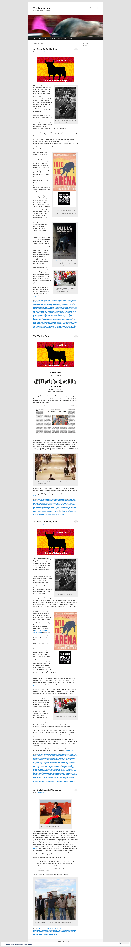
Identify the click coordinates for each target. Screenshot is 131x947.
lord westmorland (58, 508)
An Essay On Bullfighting (45, 49)
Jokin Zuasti (68, 507)
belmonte (67, 305)
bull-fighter (54, 307)
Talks (71, 303)
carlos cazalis (74, 308)
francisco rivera (71, 315)
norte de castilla (48, 510)
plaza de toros (47, 933)
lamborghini (35, 319)
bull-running (74, 307)
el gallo (55, 312)
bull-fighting (59, 307)
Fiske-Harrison (47, 315)
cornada (60, 310)
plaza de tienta (40, 933)
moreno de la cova (70, 320)
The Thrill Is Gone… (42, 336)
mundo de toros (49, 322)
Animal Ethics (40, 300)
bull (37, 307)
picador (60, 323)
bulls (66, 308)
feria (64, 314)
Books (52, 300)
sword (48, 326)
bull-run (64, 307)
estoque (58, 314)
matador (39, 320)
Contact (70, 38)
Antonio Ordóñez (71, 758)
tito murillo (69, 513)
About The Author (42, 38)
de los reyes (46, 311)
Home (35, 38)
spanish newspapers (37, 513)
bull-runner (68, 307)
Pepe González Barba (65, 931)
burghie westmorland (64, 503)
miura (51, 320)
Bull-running (57, 300)
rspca (41, 325)
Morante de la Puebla (44, 303)
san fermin (64, 511)
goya (47, 316)
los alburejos (54, 319)
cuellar (67, 310)
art (41, 305)
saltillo (44, 325)
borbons (71, 305)
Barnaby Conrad (57, 305)
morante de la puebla (60, 320)
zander (73, 327)
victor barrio (48, 327)
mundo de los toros (41, 322)
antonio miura (68, 304)
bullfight (39, 308)
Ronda (61, 303)
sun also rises (43, 326)
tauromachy (52, 326)
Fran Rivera (64, 315)
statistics (38, 326)
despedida (55, 504)
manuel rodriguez (68, 319)
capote (68, 308)
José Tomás (68, 301)
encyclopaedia (68, 312)
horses (62, 316)
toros (68, 326)
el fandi (51, 312)
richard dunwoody (46, 511)
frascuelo (35, 316)
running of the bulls (54, 511)
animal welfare (58, 304)
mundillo (35, 322)
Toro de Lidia (48, 514)
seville (64, 325)
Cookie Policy (30, 944)
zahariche (51, 934)
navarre (65, 322)
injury (65, 316)
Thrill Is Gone (64, 513)
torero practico (39, 514)
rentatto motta (36, 325)
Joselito (40, 318)
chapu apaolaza (73, 503)
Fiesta (67, 314)
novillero (75, 322)
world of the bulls (55, 327)
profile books (65, 323)
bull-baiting (45, 307)
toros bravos (73, 326)
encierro (63, 312)
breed (34, 307)
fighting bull (52, 506)
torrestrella (35, 327)
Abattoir (35, 304)
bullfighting (48, 308)
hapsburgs (55, 316)
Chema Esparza (36, 504)
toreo (63, 326)
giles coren (40, 316)
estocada (54, 314)
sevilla (68, 511)
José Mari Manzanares (60, 301)
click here (35, 848)
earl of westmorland (67, 504)
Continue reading (38, 297)
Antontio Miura (40, 930)
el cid (49, 312)
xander (70, 327)
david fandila (40, 311)
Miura (38, 303)
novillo (34, 323)
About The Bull (52, 38)
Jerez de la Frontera (59, 755)
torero (65, 326)
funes (51, 507)
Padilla (65, 510)
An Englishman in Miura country (48, 789)
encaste (59, 312)
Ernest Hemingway (51, 301)
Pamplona (57, 303)
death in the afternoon (56, 311)
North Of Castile (55, 510)
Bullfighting (62, 300)
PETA (55, 323)
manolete (62, 319)
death (50, 311)
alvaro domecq (45, 304)
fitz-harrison (59, 315)
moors (54, 320)
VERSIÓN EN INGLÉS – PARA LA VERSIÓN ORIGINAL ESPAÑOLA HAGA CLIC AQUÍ (55, 377)
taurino (64, 933)
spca (34, 326)
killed (71, 318)
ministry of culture (46, 320)
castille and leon (46, 310)
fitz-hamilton (53, 315)
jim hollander (62, 507)
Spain (68, 303)
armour (39, 305)
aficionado (42, 500)
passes (52, 323)
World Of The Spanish (63, 327)
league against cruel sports (45, 319)
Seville (64, 303)
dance (70, 310)
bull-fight (50, 307)
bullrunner (57, 308)
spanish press (46, 513)
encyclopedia (36, 314)
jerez (75, 316)
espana (39, 506)
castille (41, 310)
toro (44, 514)
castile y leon (36, 310)
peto (58, 323)
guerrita (50, 316)
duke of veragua (36, 312)
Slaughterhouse (70, 325)
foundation (65, 506)
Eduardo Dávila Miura (41, 301)
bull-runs (35, 308)
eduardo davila (44, 312)
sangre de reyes (56, 325)
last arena (52, 508)
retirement (39, 511)
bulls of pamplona (56, 503)
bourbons (75, 305)
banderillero (50, 305)
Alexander (39, 304)
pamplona (48, 323)
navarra (61, 322)
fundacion (70, 506)
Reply (55, 934)
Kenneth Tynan (66, 318)
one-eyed (62, 510)
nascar (43, 510)
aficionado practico (49, 500)
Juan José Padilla (53, 318)
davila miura (50, 504)
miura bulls (38, 510)
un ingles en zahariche (43, 934)
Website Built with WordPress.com (65, 941)
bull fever (40, 307)
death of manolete (66, 311)
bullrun (52, 308)
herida (59, 316)
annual (63, 304)
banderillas (45, 305)
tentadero (69, 933)
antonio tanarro (61, 500)
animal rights (52, 304)
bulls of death (49, 503)
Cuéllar (34, 301)
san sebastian (49, 325)
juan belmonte (45, 318)
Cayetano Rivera (54, 310)
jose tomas (35, 318)
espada (49, 314)
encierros (35, 506)
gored (44, 316)
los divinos (65, 508)
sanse (61, 325)
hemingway (42, 931)
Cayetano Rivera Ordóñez (70, 300)
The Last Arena (41, 8)
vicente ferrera (42, 327)
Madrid (58, 319)
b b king (67, 500)
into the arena (70, 316)
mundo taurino (56, 322)
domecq (74, 311)
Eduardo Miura (36, 931)
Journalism (72, 755)
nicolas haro (70, 322)
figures (70, 314)
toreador (74, 513)
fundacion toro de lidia (45, 507)
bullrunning (62, 308)
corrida (63, 310)
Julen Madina (60, 318)
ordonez (43, 323)
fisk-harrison (40, 315)
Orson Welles (52, 303)
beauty (62, 305)
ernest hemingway (44, 314)
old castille (39, 323)
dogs (71, 311)
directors (60, 504)
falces (61, 314)
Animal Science (47, 300)
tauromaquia (58, 326)
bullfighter (43, 308)
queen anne (71, 323)
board (70, 500)
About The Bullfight (62, 38)
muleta (75, 320)
